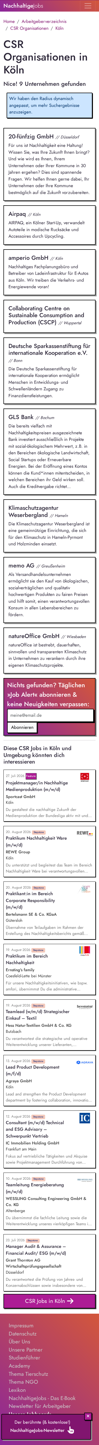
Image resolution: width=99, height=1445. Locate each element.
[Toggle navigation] (88, 5)
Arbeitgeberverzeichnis (44, 21)
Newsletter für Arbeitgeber (40, 1406)
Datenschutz (22, 1334)
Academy (19, 1366)
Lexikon (17, 1390)
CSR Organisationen (29, 28)
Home (9, 21)
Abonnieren (22, 727)
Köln (59, 28)
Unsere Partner (26, 1350)
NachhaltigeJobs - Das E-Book (42, 1398)
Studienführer (24, 1358)
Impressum (21, 1325)
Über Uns (19, 1342)
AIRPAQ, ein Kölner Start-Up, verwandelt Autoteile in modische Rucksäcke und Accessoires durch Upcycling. (46, 224)
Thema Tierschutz (28, 1374)
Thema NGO (23, 1382)
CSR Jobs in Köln (46, 1301)
